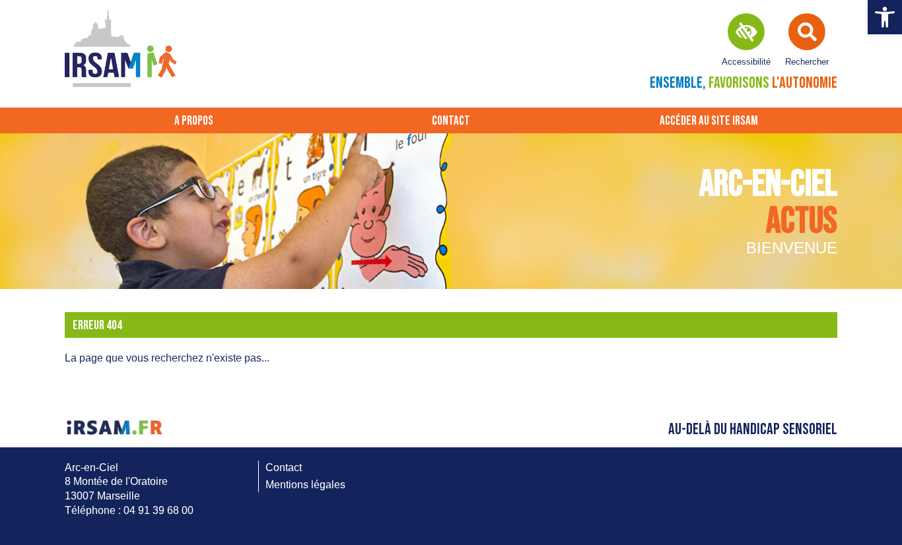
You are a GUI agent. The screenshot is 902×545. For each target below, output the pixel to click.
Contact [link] (451, 121)
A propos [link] (193, 121)
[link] (885, 17)
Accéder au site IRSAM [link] (709, 121)
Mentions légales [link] (305, 484)
